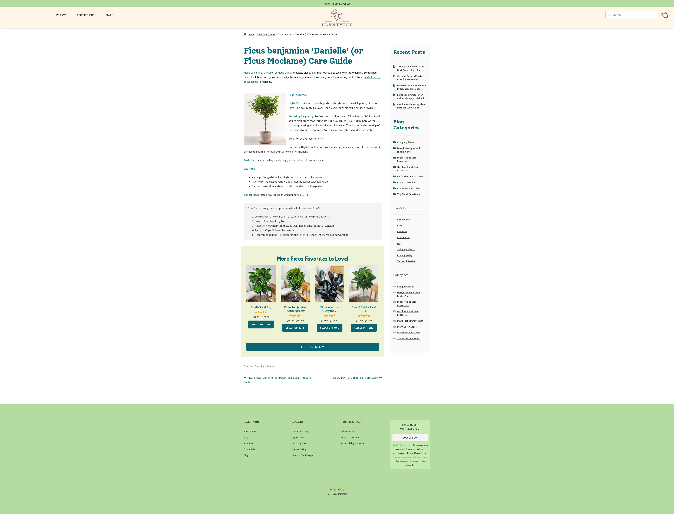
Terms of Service (406, 261)
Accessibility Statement (353, 443)
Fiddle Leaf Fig (372, 77)
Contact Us (403, 237)
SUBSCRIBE (409, 437)
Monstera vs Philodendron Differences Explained (411, 87)
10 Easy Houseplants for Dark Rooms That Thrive (410, 68)
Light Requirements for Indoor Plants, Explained (410, 96)
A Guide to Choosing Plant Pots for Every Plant (411, 106)
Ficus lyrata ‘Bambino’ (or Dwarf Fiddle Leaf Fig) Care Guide (277, 380)
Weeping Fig (254, 81)
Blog (399, 225)
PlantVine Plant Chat (408, 188)
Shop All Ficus (311, 346)
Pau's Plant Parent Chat (410, 176)
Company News (405, 142)
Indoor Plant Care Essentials (406, 159)
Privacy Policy (404, 255)
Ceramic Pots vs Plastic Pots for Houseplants (410, 77)
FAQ (399, 243)
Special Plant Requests (304, 455)
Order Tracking (300, 431)
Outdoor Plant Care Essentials (407, 168)
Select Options (261, 324)
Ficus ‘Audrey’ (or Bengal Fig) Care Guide (354, 378)
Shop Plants (404, 219)
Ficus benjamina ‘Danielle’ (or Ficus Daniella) (269, 72)
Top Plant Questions (408, 194)
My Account (298, 437)
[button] (665, 15)
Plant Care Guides (266, 34)
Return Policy (299, 449)
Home (251, 34)
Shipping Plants (406, 249)
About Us (402, 231)
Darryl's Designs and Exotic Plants (408, 150)
